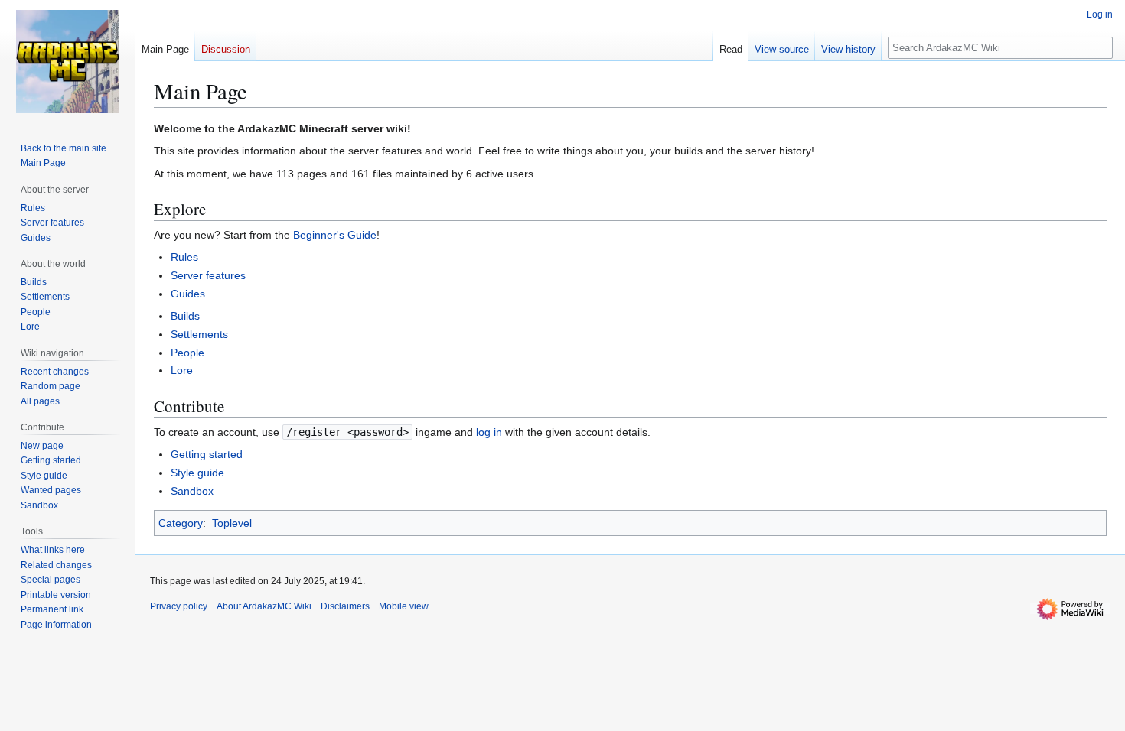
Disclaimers (345, 606)
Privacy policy (178, 606)
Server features (208, 275)
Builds (185, 316)
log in (489, 432)
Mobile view (404, 606)
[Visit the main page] (67, 61)
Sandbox (192, 491)
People (187, 352)
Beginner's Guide (335, 235)
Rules (184, 257)
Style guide (197, 472)
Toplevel (232, 523)
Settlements (199, 334)
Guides (188, 294)
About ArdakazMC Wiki (264, 606)
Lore (182, 370)
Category (180, 523)
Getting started (207, 454)
